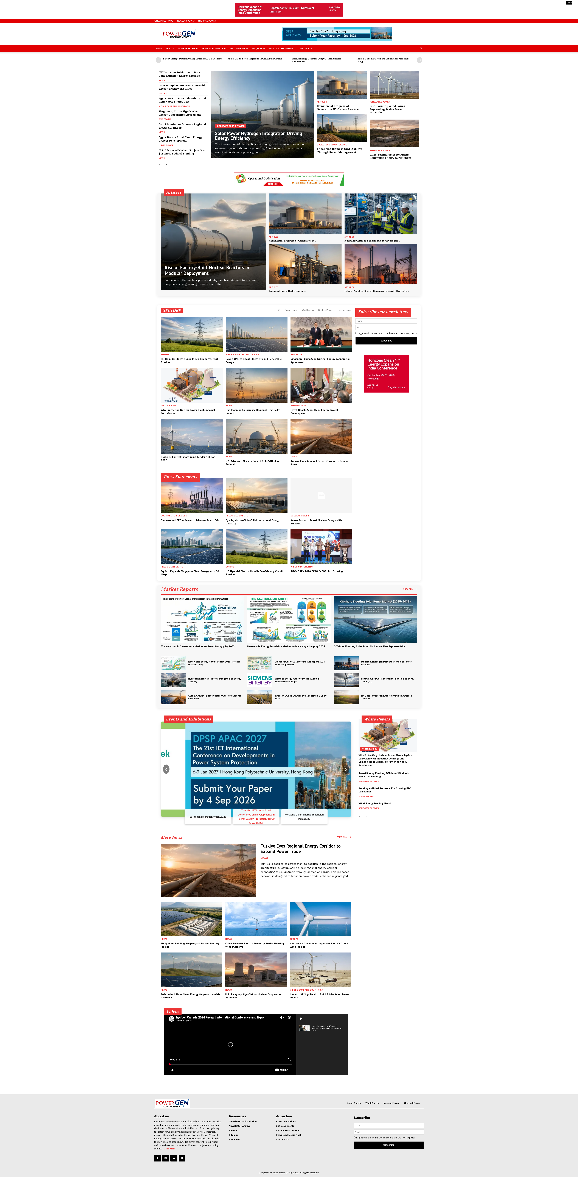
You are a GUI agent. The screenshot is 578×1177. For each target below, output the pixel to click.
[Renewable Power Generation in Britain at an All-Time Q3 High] (346, 680)
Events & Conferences (282, 48)
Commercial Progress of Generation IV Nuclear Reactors (338, 107)
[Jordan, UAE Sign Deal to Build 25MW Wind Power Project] (320, 970)
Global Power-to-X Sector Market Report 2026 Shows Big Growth (300, 663)
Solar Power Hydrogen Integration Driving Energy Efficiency (258, 135)
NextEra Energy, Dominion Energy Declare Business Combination (316, 60)
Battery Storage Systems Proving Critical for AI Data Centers (192, 58)
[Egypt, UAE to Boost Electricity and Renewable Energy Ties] (257, 334)
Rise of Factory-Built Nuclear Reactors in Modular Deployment (207, 270)
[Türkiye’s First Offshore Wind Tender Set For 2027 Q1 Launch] (192, 436)
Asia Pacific (165, 119)
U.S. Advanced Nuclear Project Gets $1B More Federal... (253, 462)
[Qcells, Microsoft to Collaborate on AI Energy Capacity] (257, 495)
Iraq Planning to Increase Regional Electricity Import (182, 125)
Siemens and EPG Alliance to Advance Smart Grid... (191, 520)
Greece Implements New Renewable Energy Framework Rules (182, 87)
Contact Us (305, 48)
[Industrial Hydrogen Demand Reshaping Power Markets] (346, 663)
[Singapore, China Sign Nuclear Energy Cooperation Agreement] (321, 334)
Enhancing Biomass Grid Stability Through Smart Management (339, 150)
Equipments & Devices (174, 515)
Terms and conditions (384, 333)
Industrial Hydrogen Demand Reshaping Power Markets (386, 663)
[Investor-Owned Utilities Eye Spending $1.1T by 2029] (259, 697)
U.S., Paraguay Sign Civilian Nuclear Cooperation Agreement (253, 996)
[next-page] (419, 60)
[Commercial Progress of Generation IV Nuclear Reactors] (342, 85)
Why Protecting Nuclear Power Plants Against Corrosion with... (188, 411)
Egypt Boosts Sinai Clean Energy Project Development (180, 138)
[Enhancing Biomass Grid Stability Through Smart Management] (342, 128)
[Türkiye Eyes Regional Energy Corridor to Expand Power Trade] (321, 436)
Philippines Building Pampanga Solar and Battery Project (190, 945)
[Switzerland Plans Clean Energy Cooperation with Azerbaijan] (191, 970)
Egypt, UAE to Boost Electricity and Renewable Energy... (254, 360)
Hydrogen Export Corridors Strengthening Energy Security (214, 680)
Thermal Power (207, 20)
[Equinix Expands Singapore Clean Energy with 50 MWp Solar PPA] (192, 546)
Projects (257, 48)
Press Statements (212, 48)
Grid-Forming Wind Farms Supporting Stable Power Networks (387, 109)
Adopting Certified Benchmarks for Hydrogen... (372, 240)
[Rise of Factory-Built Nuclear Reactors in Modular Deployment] (213, 241)
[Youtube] (182, 1158)
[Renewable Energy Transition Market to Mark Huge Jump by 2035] (289, 619)
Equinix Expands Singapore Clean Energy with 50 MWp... (190, 572)
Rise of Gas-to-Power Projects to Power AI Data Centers (255, 58)
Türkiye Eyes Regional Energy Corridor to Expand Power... (319, 462)
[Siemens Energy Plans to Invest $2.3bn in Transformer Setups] (259, 680)
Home (158, 48)
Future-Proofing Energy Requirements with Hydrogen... (377, 291)
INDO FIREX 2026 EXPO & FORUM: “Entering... (318, 571)
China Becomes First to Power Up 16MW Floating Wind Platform (254, 945)
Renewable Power (164, 20)
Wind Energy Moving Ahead (375, 803)
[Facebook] (157, 1158)
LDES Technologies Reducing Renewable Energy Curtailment (390, 156)
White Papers (237, 48)
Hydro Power (166, 145)
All (279, 310)
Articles (322, 102)
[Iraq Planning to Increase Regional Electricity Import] (257, 385)
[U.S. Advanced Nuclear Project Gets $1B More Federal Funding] (257, 436)
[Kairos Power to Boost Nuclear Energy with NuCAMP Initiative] (321, 495)
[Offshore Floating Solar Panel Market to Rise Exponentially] (375, 619)
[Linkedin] (173, 1158)
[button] (420, 48)
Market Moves (186, 48)
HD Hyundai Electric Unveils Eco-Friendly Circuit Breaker (189, 360)
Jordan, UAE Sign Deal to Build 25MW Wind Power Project (319, 996)
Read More (169, 1148)
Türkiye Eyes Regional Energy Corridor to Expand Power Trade (301, 848)
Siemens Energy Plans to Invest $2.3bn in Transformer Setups (297, 680)
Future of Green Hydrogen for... (287, 291)
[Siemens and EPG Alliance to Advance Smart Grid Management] (192, 495)
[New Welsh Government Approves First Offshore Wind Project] (320, 919)
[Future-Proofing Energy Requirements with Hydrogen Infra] (381, 264)
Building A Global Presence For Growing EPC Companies (385, 790)
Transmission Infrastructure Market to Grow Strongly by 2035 (198, 646)
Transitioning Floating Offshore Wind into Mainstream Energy (384, 774)
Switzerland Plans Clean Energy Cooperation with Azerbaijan (190, 996)
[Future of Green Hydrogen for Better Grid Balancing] (305, 264)
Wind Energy (308, 310)
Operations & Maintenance (332, 144)
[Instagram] (165, 1158)
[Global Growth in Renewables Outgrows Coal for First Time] (173, 697)
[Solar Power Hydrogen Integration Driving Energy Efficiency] (262, 114)
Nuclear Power (186, 20)
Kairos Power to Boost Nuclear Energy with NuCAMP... (316, 521)
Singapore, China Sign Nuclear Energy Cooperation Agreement (180, 112)
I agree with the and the (387, 333)
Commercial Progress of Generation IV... (292, 240)
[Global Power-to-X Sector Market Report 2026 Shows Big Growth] (259, 663)
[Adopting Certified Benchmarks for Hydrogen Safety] (381, 213)
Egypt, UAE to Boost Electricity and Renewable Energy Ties (182, 100)
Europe (163, 93)
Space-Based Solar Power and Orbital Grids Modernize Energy (382, 60)
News (169, 48)
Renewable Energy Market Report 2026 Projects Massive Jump (214, 663)
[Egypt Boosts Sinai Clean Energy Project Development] (321, 385)
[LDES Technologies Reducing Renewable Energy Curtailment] (394, 133)
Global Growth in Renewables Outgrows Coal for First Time (214, 697)
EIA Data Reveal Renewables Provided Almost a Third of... (386, 697)
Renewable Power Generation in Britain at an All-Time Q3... (388, 680)
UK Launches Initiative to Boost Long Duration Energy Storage (180, 73)
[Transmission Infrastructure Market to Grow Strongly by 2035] (202, 619)
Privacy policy (410, 333)
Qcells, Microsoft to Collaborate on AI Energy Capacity (253, 521)
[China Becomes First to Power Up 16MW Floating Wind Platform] (256, 919)
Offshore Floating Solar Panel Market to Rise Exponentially (369, 646)
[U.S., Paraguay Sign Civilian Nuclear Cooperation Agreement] (256, 970)
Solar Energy (291, 310)
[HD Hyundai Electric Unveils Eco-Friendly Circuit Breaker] (192, 334)
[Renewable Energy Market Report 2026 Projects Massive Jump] (173, 663)
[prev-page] (158, 60)
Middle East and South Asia (174, 106)
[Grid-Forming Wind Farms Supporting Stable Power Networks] (394, 85)
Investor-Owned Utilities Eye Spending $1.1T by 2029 (300, 697)
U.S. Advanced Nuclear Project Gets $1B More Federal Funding (182, 151)
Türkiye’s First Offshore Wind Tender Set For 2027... (188, 458)
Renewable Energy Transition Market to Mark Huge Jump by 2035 (286, 646)
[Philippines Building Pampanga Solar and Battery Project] (191, 919)
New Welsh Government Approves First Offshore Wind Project (319, 945)
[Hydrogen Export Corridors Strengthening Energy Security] (173, 680)
